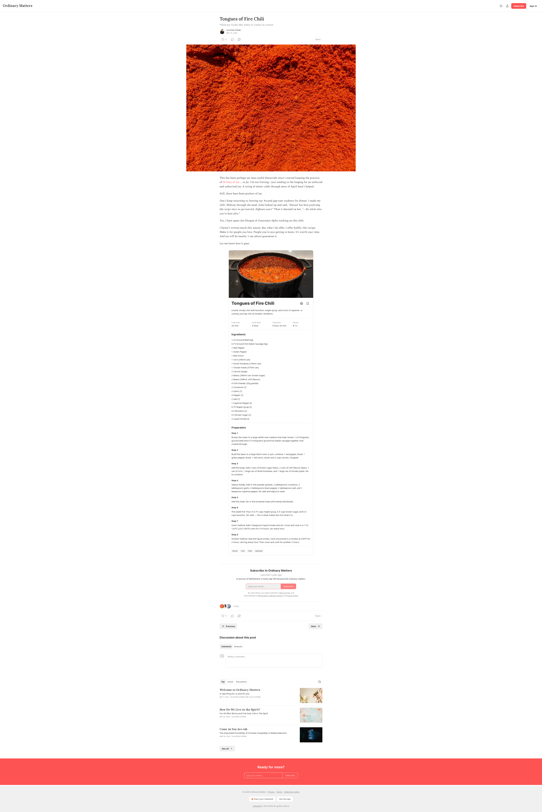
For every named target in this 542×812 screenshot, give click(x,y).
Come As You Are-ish (233, 729)
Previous (230, 626)
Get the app (285, 799)
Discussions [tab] (241, 681)
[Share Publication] (507, 6)
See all (225, 748)
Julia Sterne (255, 697)
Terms (279, 792)
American (258, 551)
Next (313, 626)
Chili (242, 551)
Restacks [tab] (238, 646)
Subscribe (518, 6)
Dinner (235, 551)
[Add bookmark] (308, 303)
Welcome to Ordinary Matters (240, 689)
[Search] (501, 6)
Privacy (271, 792)
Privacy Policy (292, 595)
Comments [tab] (226, 646)
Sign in (533, 6)
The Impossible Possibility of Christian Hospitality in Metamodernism (253, 733)
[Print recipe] (301, 303)
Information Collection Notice (270, 595)
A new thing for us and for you (234, 693)
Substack (257, 806)
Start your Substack (263, 799)
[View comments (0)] (232, 39)
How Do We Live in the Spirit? (240, 709)
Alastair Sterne (233, 30)
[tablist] (232, 646)
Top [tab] (223, 681)
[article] (271, 695)
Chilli (250, 551)
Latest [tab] (230, 681)
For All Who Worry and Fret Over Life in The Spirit (244, 713)
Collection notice (292, 792)
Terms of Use (284, 593)
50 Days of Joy (231, 182)
